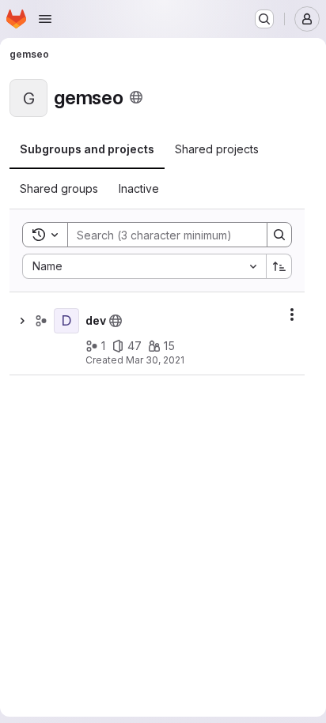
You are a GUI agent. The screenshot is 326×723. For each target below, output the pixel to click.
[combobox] (144, 266)
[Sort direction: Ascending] (279, 266)
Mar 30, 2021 (155, 360)
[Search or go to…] (264, 18)
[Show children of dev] (22, 320)
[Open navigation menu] (45, 19)
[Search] (279, 234)
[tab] (87, 149)
